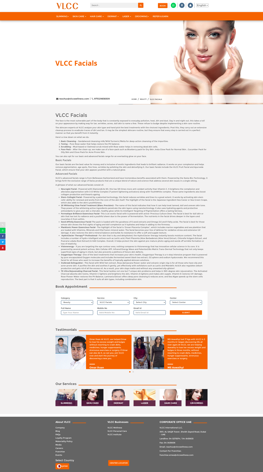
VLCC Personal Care (117, 431)
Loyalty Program (63, 438)
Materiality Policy (63, 441)
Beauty (143, 99)
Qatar (64, 466)
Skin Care (79, 16)
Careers (59, 448)
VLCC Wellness (115, 427)
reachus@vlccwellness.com (73, 98)
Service (101, 298)
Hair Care (96, 16)
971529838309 (102, 98)
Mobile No (102, 308)
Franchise (60, 451)
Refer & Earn (160, 16)
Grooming (141, 16)
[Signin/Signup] (190, 5)
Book (163, 6)
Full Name (66, 308)
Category (65, 298)
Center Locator (119, 463)
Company (60, 427)
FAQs (57, 434)
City (135, 298)
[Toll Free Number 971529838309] (2, 224)
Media (58, 445)
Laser (126, 16)
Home (134, 99)
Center (173, 298)
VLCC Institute (115, 434)
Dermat (112, 16)
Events (58, 455)
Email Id (137, 308)
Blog (57, 431)
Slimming (61, 16)
